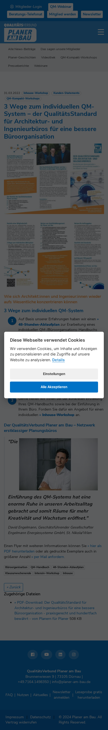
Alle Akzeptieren (54, 387)
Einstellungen (54, 374)
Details (58, 360)
